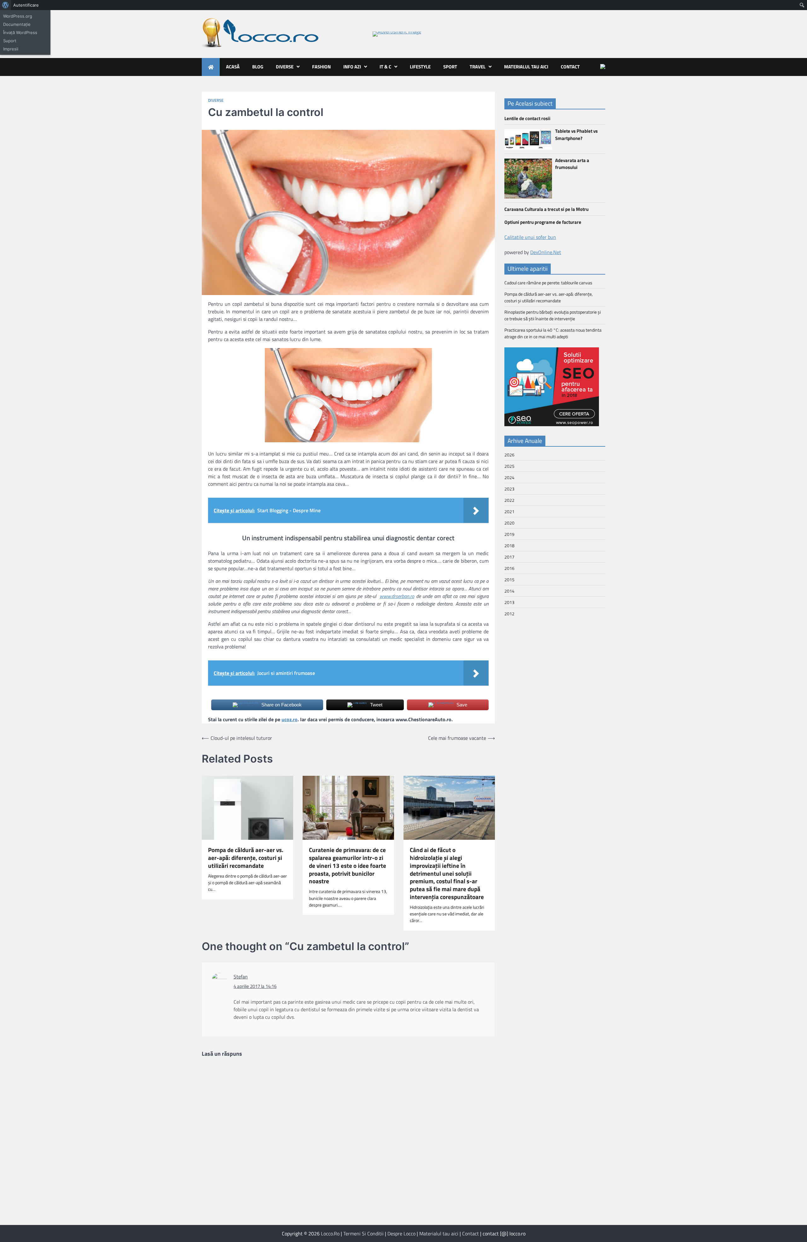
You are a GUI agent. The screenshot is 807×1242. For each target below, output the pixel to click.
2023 (509, 488)
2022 (509, 500)
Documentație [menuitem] (17, 24)
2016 (509, 568)
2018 (509, 545)
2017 (509, 557)
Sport (450, 66)
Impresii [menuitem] (10, 48)
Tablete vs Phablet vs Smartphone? (576, 134)
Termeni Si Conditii (363, 1233)
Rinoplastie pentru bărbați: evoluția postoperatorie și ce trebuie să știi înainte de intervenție (552, 315)
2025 (509, 466)
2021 (509, 511)
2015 (509, 579)
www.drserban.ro (397, 596)
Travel (477, 66)
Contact (570, 66)
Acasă (233, 66)
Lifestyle (420, 66)
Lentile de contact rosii (527, 118)
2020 (509, 522)
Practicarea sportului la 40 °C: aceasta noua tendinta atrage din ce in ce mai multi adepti (552, 333)
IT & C (385, 66)
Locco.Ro (330, 1233)
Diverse (284, 66)
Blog (257, 66)
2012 (509, 613)
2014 (509, 591)
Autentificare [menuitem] (26, 5)
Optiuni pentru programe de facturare (542, 221)
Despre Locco (401, 1233)
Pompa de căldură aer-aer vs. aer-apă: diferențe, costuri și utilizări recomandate (245, 857)
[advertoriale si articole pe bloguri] (551, 424)
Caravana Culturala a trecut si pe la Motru (546, 209)
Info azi (352, 66)
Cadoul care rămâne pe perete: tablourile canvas (548, 282)
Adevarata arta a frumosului (572, 164)
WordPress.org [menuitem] (17, 16)
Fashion (321, 66)
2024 (509, 477)
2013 (509, 602)
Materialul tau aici (526, 66)
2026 (509, 454)
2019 (509, 534)
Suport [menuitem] (9, 40)
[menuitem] (5, 5)
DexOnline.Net (545, 252)
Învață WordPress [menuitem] (20, 32)
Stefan (241, 976)
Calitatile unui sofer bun (530, 237)
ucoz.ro (290, 719)
